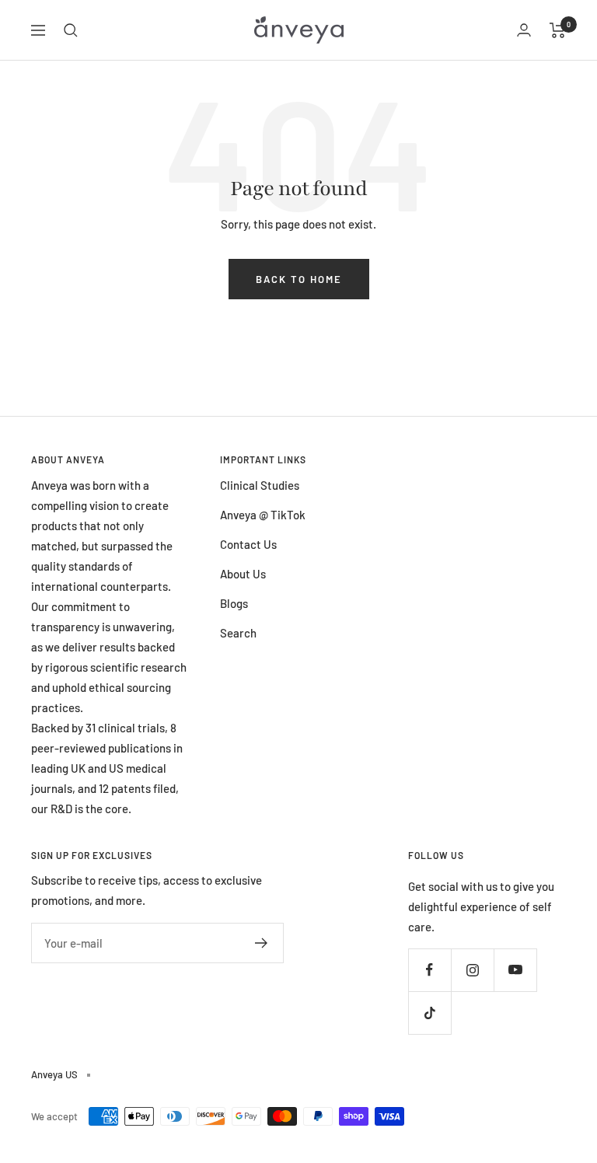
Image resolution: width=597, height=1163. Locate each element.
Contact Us (248, 544)
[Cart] (558, 30)
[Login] (524, 30)
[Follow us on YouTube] (515, 969)
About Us (243, 574)
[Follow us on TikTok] (429, 1012)
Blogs (234, 603)
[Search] (71, 30)
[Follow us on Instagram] (472, 969)
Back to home (299, 279)
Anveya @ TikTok (262, 515)
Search (238, 633)
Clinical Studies (259, 485)
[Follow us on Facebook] (429, 969)
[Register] (261, 943)
